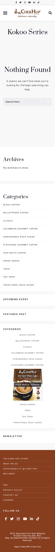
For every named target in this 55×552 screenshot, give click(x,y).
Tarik (6, 269)
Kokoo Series (11, 261)
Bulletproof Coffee (16, 213)
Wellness (9, 474)
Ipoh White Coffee (14, 253)
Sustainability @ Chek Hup (20, 469)
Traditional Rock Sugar (18, 285)
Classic (8, 221)
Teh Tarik (9, 277)
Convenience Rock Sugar (19, 237)
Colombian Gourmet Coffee (20, 229)
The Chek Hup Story (16, 459)
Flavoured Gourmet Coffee (20, 245)
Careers (8, 500)
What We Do (10, 464)
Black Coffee (11, 205)
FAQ (5, 485)
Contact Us (10, 495)
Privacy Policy (13, 490)
